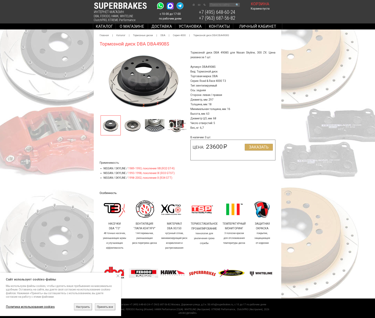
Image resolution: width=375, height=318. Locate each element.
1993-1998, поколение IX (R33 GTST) (151, 173)
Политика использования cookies (30, 307)
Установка (190, 26)
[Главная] (194, 5)
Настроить (83, 306)
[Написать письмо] (199, 5)
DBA (96, 16)
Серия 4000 (179, 35)
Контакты (219, 26)
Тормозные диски (143, 35)
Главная (104, 35)
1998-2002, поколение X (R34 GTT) (150, 177)
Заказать (259, 147)
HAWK (115, 16)
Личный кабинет (257, 26)
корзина (260, 3)
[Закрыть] (118, 276)
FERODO (105, 16)
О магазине (132, 26)
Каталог (104, 26)
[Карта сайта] (204, 5)
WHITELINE (126, 16)
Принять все (105, 306)
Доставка (161, 26)
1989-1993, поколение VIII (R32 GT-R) (151, 168)
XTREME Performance (122, 20)
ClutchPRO (100, 20)
